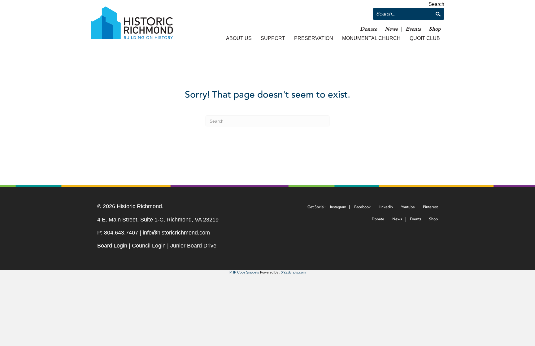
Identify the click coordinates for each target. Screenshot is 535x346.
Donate (368, 29)
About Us (239, 38)
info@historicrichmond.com (176, 233)
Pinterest (430, 207)
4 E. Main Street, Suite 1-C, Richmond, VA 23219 (158, 220)
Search (436, 4)
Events (413, 29)
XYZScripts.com (293, 272)
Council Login (149, 246)
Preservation (313, 38)
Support (273, 38)
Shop (435, 29)
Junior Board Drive (193, 246)
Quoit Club (425, 38)
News (391, 29)
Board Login (112, 246)
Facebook (362, 207)
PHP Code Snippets (244, 272)
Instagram (338, 207)
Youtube (408, 207)
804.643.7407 (121, 233)
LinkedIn (386, 207)
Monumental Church (371, 38)
